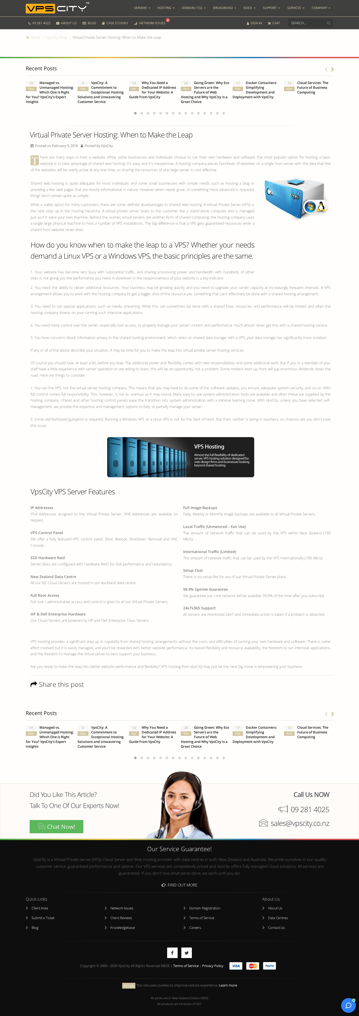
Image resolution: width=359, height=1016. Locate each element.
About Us (275, 908)
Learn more (228, 985)
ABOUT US (68, 23)
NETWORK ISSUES (153, 21)
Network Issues (121, 908)
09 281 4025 (41, 23)
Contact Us (276, 927)
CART (275, 23)
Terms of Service (201, 918)
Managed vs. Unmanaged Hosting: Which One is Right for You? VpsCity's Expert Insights (50, 92)
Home (34, 37)
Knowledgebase (122, 927)
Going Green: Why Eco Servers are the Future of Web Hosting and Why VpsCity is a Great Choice (205, 92)
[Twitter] (186, 953)
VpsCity (107, 146)
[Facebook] (172, 953)
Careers (195, 927)
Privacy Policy (212, 966)
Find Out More (181, 884)
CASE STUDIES (117, 23)
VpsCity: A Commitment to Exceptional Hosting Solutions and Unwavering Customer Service (101, 92)
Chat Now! (60, 826)
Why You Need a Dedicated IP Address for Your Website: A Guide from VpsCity (152, 90)
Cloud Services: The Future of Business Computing (312, 88)
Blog (35, 927)
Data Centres (278, 918)
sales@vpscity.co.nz (300, 823)
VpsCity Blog (56, 37)
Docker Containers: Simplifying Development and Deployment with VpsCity (255, 90)
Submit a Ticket (43, 918)
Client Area (40, 908)
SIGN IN (256, 23)
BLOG (91, 23)
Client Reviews (121, 918)
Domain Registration (204, 908)
